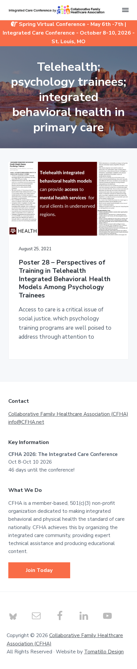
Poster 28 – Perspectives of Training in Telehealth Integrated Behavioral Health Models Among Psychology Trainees (64, 279)
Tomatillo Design (104, 651)
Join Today (39, 570)
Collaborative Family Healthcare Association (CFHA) (68, 414)
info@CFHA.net (26, 422)
